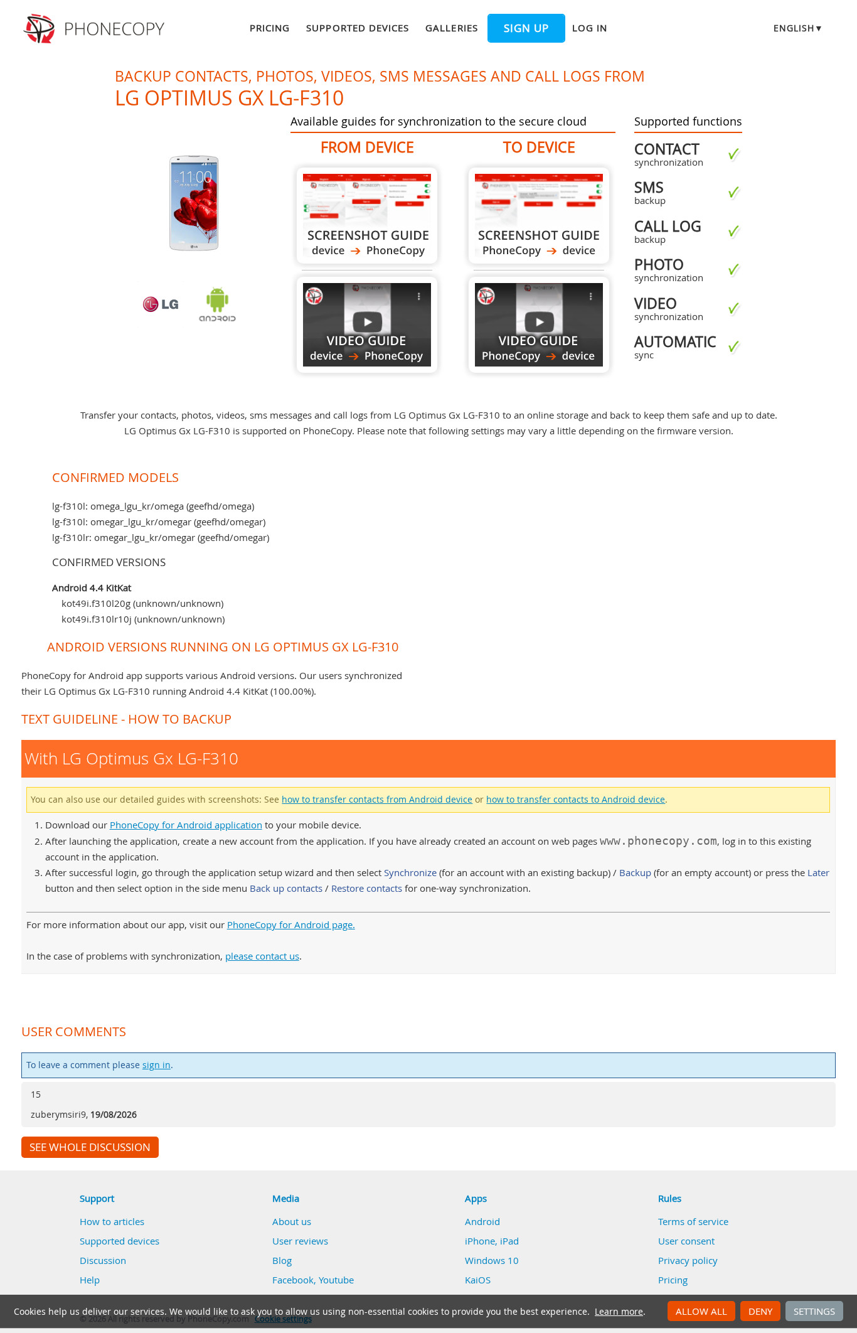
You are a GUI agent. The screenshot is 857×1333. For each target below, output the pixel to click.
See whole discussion (90, 1147)
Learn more (619, 1311)
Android (482, 1221)
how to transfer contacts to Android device (575, 799)
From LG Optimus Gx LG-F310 (367, 216)
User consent (686, 1240)
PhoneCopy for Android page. (291, 924)
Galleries (451, 27)
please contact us (262, 956)
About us (291, 1221)
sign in (156, 1065)
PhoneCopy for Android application (186, 824)
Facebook (293, 1279)
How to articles (112, 1221)
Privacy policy (688, 1260)
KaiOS (478, 1279)
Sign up (526, 28)
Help (90, 1279)
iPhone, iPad (492, 1240)
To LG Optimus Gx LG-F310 (539, 216)
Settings (814, 1311)
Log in (589, 27)
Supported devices (357, 27)
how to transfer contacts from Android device (377, 799)
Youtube (336, 1279)
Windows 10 (492, 1260)
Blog (282, 1260)
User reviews (300, 1240)
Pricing (270, 27)
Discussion (103, 1260)
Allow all (701, 1311)
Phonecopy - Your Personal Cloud (95, 29)
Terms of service (693, 1221)
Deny (760, 1311)
